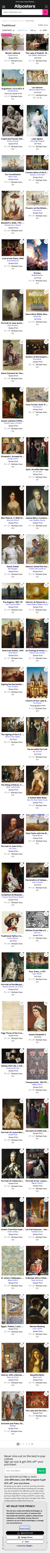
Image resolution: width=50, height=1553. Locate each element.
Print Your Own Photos (25, 2)
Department (7, 30)
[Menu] (4, 7)
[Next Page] (32, 1444)
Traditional (30, 21)
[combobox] (22, 12)
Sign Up (41, 1471)
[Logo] (25, 6)
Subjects (5, 21)
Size (31, 30)
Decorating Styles (17, 21)
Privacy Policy (25, 1529)
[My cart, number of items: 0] (46, 6)
